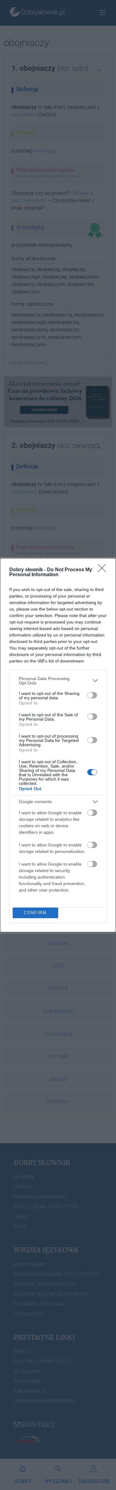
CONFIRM (35, 912)
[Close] (104, 570)
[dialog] (58, 745)
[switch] (92, 695)
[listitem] (58, 680)
